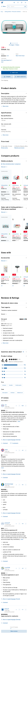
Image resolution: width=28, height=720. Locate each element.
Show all (3, 167)
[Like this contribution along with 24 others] (19, 406)
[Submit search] (9, 6)
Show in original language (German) (11, 439)
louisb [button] (6, 449)
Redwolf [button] (7, 609)
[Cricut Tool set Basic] (5, 275)
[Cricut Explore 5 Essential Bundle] (16, 228)
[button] (14, 68)
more (19, 421)
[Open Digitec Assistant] (22, 2)
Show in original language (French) (11, 599)
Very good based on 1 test (6, 60)
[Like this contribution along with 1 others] (19, 609)
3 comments (15, 443)
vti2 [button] (6, 405)
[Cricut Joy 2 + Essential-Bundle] (16, 181)
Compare (8, 76)
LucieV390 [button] (7, 567)
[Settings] (14, 2)
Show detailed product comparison (12, 164)
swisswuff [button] (7, 523)
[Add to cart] (2, 286)
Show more (5, 106)
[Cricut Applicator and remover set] (16, 275)
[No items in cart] (25, 2)
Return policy (4, 148)
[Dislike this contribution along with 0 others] (26, 450)
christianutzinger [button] (9, 484)
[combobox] (4, 314)
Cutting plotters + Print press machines (13, 11)
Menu (4, 6)
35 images (11, 45)
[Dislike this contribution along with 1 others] (26, 406)
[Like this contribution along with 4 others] (19, 524)
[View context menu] (16, 406)
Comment (5, 443)
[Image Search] (25, 6)
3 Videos (17, 45)
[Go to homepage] (2, 2)
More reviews (14, 631)
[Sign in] (18, 2)
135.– (3, 47)
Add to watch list (21, 76)
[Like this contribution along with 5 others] (19, 450)
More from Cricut (20, 54)
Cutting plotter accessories (5, 277)
